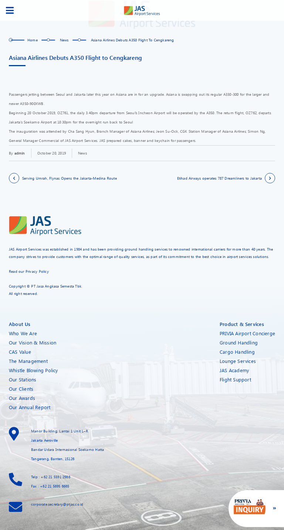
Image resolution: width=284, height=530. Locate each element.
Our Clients (21, 388)
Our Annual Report (30, 407)
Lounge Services (238, 361)
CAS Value (20, 352)
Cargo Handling (237, 352)
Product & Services (242, 324)
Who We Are (23, 333)
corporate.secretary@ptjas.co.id (57, 504)
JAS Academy (234, 370)
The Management (28, 361)
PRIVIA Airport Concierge (247, 333)
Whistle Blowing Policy (33, 370)
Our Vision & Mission (32, 342)
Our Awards (22, 398)
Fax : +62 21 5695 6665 (50, 486)
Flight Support (235, 379)
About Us (20, 324)
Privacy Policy (37, 271)
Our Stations (23, 379)
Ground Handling (239, 342)
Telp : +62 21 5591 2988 (50, 476)
